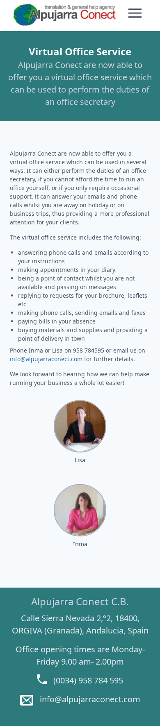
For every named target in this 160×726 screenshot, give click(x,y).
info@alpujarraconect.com (46, 359)
